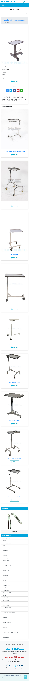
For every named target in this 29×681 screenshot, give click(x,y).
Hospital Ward (5, 577)
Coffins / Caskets (6, 548)
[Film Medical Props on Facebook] (24, 2)
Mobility (4, 595)
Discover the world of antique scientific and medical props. (14, 660)
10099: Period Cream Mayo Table (14, 344)
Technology (4, 627)
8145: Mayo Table (14, 305)
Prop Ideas (4, 615)
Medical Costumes (6, 585)
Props (26, 5)
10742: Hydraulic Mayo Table (14, 420)
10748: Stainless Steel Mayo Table (14, 458)
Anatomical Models (6, 538)
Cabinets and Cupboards (7, 543)
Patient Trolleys (5, 605)
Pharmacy (4, 610)
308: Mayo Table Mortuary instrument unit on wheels (14, 151)
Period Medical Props (6, 607)
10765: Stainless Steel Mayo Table (14, 496)
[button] (14, 154)
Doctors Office (5, 560)
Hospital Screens (5, 572)
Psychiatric (4, 620)
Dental (3, 553)
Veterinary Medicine (6, 630)
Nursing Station (5, 597)
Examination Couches (6, 565)
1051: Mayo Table (14, 254)
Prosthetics (4, 617)
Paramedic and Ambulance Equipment (10, 602)
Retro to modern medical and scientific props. (14, 652)
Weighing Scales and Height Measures (10, 632)
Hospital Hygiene (5, 570)
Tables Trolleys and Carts (7, 625)
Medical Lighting (5, 590)
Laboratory (4, 580)
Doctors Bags (5, 557)
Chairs (3, 545)
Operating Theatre (11, 19)
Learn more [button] (5, 678)
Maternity (4, 582)
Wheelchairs (4, 634)
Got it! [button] (25, 677)
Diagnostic (4, 555)
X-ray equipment (5, 637)
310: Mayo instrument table (14, 202)
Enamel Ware (5, 563)
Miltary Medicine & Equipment (8, 592)
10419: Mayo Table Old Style (14, 382)
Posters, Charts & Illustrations (8, 612)
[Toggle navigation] (3, 5)
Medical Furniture (6, 587)
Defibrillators (5, 550)
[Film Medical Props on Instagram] (27, 2)
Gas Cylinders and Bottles (7, 567)
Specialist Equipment (6, 622)
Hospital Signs (5, 575)
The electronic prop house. (14, 668)
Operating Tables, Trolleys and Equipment (14, 20)
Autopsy (4, 540)
